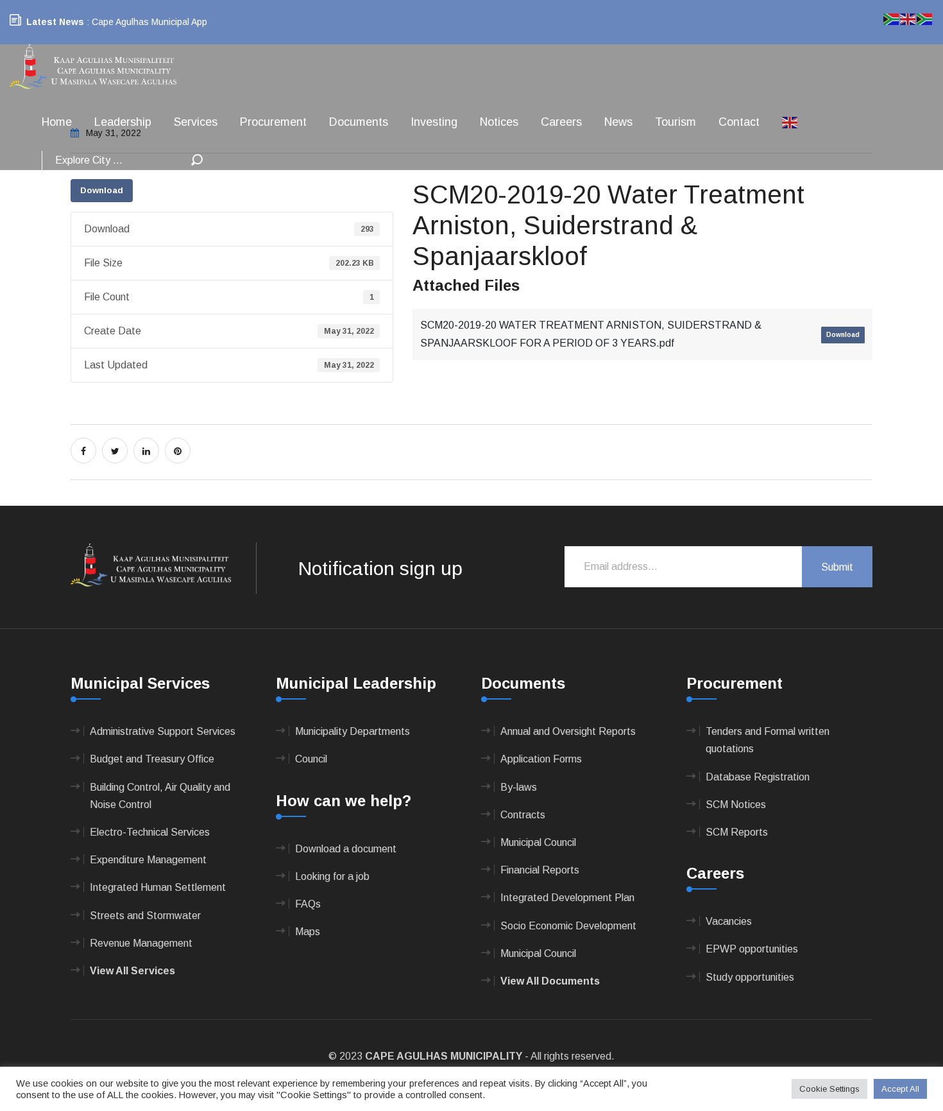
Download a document (345, 848)
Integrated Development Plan (567, 897)
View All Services (132, 970)
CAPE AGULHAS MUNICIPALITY (443, 1056)
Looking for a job (332, 876)
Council (311, 759)
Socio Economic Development (568, 925)
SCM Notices (736, 804)
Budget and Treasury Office (152, 759)
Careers (561, 122)
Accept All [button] (900, 1089)
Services (195, 122)
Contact (739, 122)
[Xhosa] (925, 18)
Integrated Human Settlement (158, 887)
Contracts (522, 814)
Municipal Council (538, 842)
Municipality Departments (352, 731)
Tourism (675, 122)
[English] (790, 122)
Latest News (55, 22)
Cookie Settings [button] (829, 1089)
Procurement (273, 122)
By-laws (518, 787)
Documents (358, 122)
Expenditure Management (148, 859)
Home (57, 122)
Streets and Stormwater (145, 915)
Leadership (122, 122)
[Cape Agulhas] (93, 67)
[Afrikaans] (891, 18)
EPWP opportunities (752, 948)
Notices (499, 122)
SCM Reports (737, 832)
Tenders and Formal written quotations (767, 740)
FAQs (308, 904)
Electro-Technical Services (150, 832)
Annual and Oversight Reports (568, 731)
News (618, 122)
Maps (307, 931)
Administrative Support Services (162, 731)
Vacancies (729, 921)
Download (101, 190)
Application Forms (541, 759)
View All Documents (550, 981)
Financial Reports (539, 870)
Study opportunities (750, 977)
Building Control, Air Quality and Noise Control (160, 796)
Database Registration (758, 776)
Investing (434, 122)
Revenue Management (141, 943)
